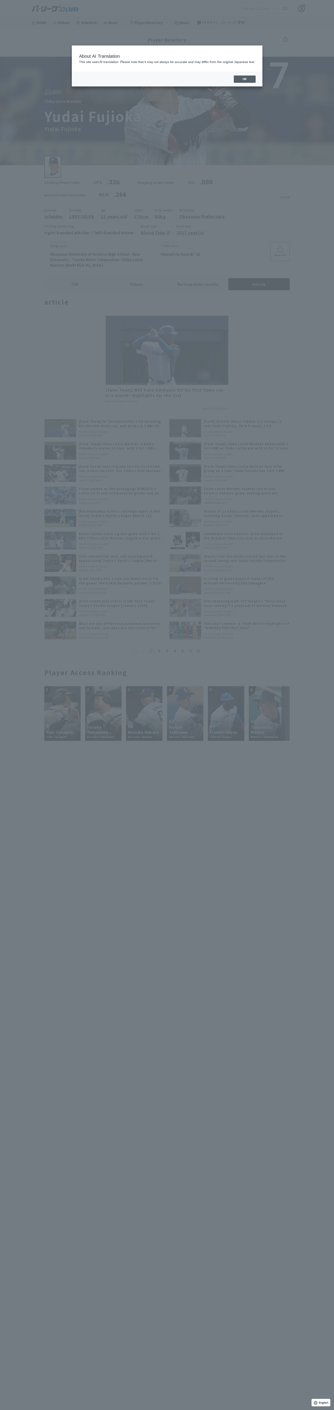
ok (245, 79)
